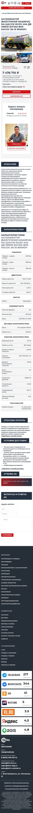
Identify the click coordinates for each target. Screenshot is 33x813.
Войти (5, 483)
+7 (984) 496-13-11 (16, 144)
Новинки (4, 639)
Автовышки (5, 573)
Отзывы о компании (8, 653)
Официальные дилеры (9, 621)
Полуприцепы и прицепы (10, 558)
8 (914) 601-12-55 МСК (16, 8)
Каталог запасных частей (10, 636)
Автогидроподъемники (10, 600)
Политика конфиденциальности (16, 786)
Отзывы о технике (7, 656)
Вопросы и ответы (8, 623)
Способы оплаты (7, 633)
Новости (4, 659)
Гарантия (4, 629)
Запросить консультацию (16, 148)
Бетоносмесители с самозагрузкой (14, 567)
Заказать (16, 92)
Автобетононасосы (8, 576)
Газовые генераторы (8, 582)
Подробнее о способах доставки (12, 468)
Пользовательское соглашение (16, 789)
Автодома (5, 597)
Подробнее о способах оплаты (11, 436)
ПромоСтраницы (7, 627)
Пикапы (4, 588)
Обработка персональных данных (16, 783)
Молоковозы (6, 591)
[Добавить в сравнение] (29, 67)
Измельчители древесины (10, 603)
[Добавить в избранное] (25, 67)
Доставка (4, 617)
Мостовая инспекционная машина (14, 585)
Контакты (4, 615)
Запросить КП (16, 96)
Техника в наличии (8, 665)
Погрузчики (5, 570)
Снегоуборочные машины (10, 594)
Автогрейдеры (6, 561)
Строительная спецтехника (11, 579)
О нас (3, 650)
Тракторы (4, 564)
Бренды (4, 662)
